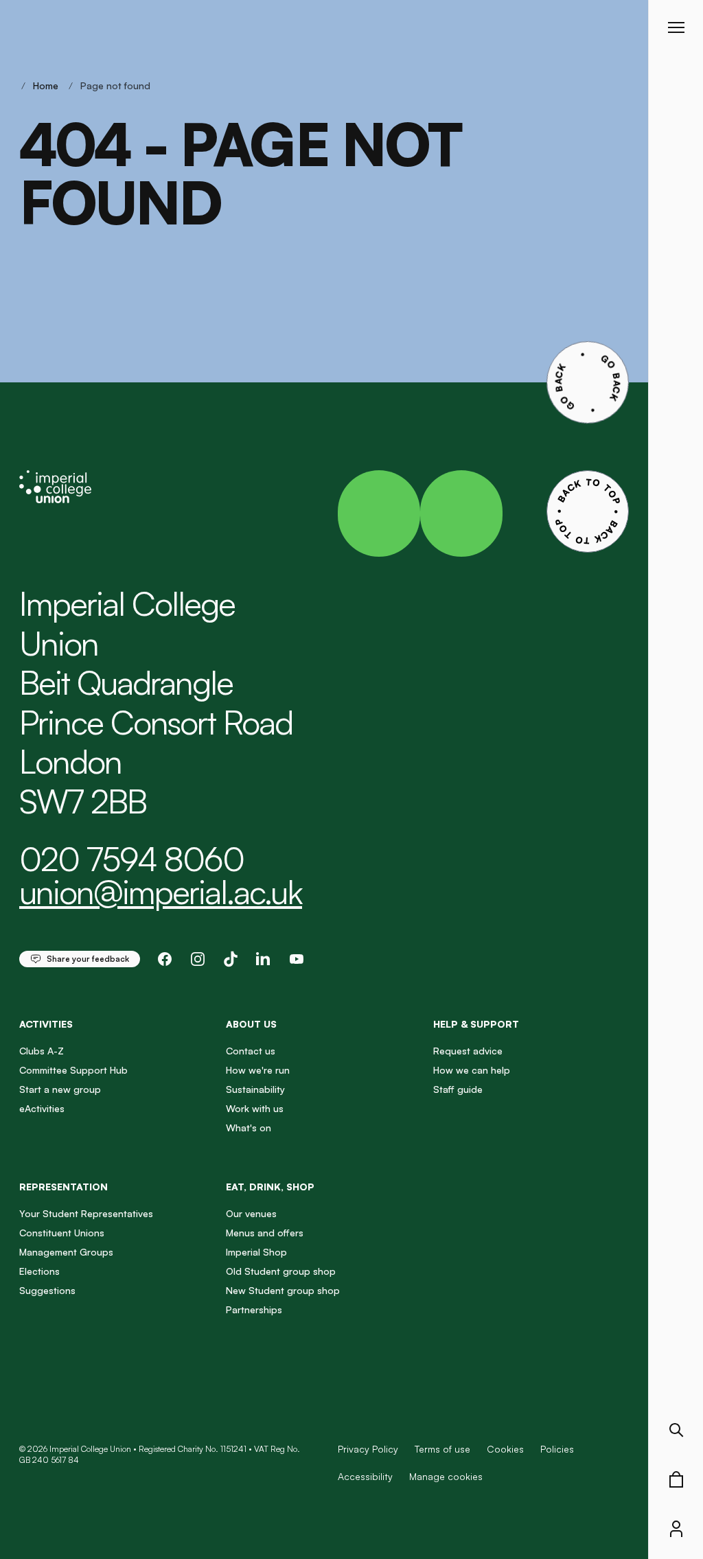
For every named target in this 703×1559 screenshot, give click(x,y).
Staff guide (458, 1089)
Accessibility (365, 1476)
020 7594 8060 (131, 858)
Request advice (468, 1050)
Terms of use (442, 1449)
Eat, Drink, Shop (270, 1186)
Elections (39, 1271)
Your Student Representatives (86, 1213)
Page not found (115, 85)
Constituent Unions (61, 1232)
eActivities (42, 1108)
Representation (63, 1186)
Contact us (250, 1050)
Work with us (255, 1108)
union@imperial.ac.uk (160, 891)
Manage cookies (446, 1476)
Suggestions (47, 1290)
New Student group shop (283, 1290)
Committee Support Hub (73, 1070)
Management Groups (66, 1252)
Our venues (251, 1213)
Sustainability (255, 1089)
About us (251, 1024)
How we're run (258, 1070)
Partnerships (254, 1309)
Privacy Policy (368, 1449)
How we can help (471, 1070)
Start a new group (60, 1089)
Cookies (505, 1449)
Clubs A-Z (41, 1050)
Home (45, 85)
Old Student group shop (281, 1271)
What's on (248, 1127)
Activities (46, 1024)
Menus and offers (264, 1232)
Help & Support (476, 1024)
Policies (557, 1449)
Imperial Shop (256, 1252)
